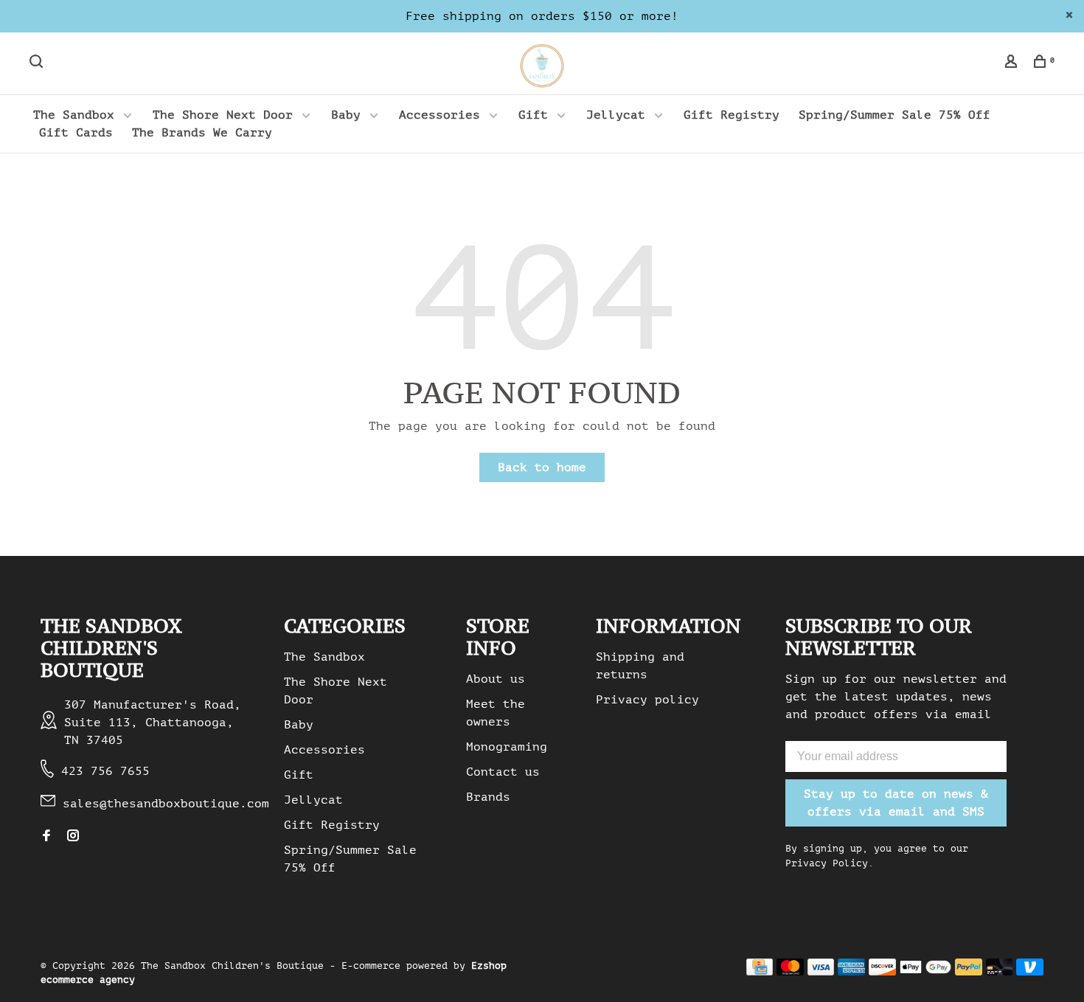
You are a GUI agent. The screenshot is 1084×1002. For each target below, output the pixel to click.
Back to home (542, 467)
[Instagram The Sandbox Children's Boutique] (73, 836)
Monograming (506, 747)
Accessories (439, 115)
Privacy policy (647, 699)
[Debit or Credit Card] (999, 971)
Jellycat (615, 115)
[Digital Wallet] (925, 971)
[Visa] (821, 971)
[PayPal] (968, 971)
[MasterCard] (790, 971)
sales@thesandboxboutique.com (166, 803)
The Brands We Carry (202, 132)
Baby (346, 115)
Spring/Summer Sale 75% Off (894, 115)
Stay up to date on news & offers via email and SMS (896, 802)
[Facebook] (46, 836)
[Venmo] (1029, 971)
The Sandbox (73, 115)
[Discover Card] (882, 971)
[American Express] (851, 971)
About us (495, 679)
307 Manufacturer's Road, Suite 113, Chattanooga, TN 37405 (152, 722)
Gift (533, 115)
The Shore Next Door (223, 115)
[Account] (1012, 63)
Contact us (503, 772)
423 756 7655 (105, 771)
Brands (488, 797)
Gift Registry (731, 115)
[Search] (37, 63)
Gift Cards (76, 132)
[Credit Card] (759, 971)
